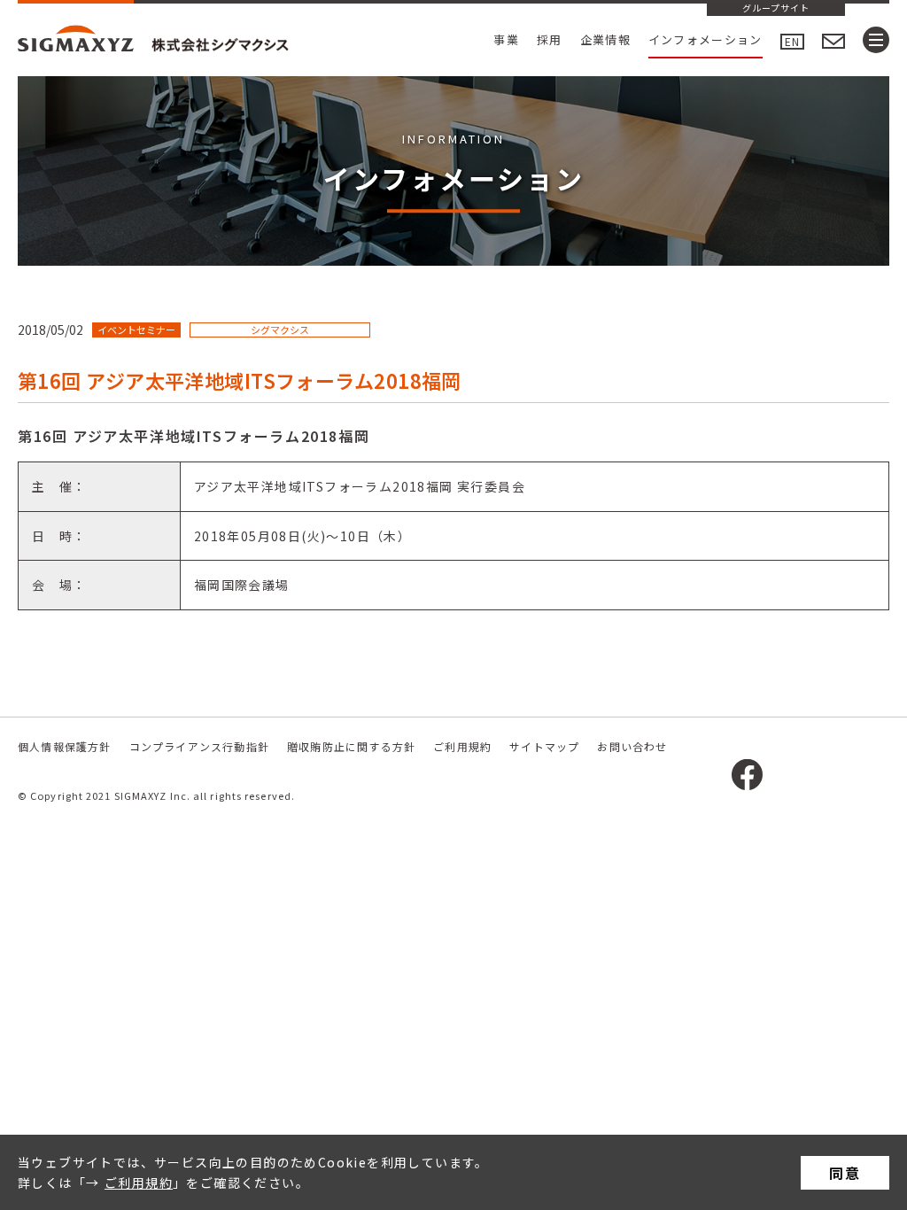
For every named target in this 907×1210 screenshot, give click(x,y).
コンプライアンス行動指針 (199, 746)
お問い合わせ (632, 746)
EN (792, 41)
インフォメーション (705, 39)
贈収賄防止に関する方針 (351, 746)
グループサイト (776, 9)
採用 (549, 39)
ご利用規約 (139, 1182)
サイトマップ (544, 746)
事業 (506, 39)
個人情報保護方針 (65, 746)
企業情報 (605, 39)
